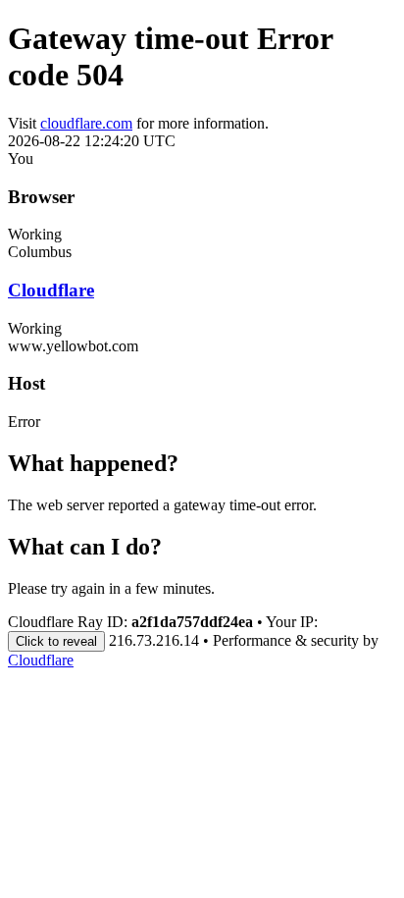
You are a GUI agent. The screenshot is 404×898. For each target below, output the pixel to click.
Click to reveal (56, 641)
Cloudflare (51, 290)
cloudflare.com (86, 123)
